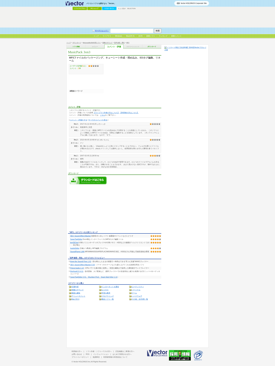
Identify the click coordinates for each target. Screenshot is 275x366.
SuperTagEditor (76, 239)
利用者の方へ (77, 351)
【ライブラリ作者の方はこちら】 (106, 113)
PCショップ (94, 8)
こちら (102, 115)
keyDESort (74, 243)
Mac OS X (75, 299)
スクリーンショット (132, 46)
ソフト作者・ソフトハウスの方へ (99, 351)
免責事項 (96, 357)
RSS (87, 354)
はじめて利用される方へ (122, 354)
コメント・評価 (114, 47)
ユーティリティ (138, 287)
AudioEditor (74, 248)
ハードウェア (137, 296)
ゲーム (134, 293)
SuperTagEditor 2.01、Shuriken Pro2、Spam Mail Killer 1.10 (93, 277)
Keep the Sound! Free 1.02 (80, 261)
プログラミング (108, 296)
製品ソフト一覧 (108, 299)
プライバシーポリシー (80, 357)
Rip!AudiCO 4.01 (76, 271)
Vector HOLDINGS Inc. (82, 362)
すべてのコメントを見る (97, 120)
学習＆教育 (106, 293)
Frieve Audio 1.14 (77, 268)
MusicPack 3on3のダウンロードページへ (88, 180)
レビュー (95, 46)
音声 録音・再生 (119, 42)
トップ (68, 42)
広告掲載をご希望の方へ (124, 351)
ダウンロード (76, 42)
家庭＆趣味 (76, 293)
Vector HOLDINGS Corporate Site (194, 3)
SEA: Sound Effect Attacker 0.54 (82, 265)
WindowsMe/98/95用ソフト (92, 42)
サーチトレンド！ (102, 31)
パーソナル (136, 290)
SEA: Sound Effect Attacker (80, 236)
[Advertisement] (92, 209)
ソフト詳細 (76, 46)
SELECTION (131, 8)
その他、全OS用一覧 (140, 299)
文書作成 (75, 287)
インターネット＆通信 (110, 287)
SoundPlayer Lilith (77, 252)
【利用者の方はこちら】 (129, 113)
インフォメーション (101, 354)
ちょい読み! (122, 8)
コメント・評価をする (78, 120)
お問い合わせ (77, 354)
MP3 (127, 42)
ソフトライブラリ (80, 8)
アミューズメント (78, 296)
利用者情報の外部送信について (115, 357)
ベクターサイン (109, 8)
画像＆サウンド (107, 42)
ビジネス (105, 290)
